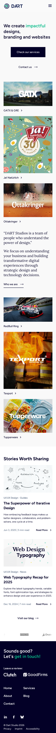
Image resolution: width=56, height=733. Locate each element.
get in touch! (27, 656)
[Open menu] (50, 5)
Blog (26, 696)
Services (29, 688)
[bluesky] (22, 717)
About (8, 696)
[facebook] (14, 717)
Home (8, 688)
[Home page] (13, 6)
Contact (9, 703)
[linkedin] (5, 717)
